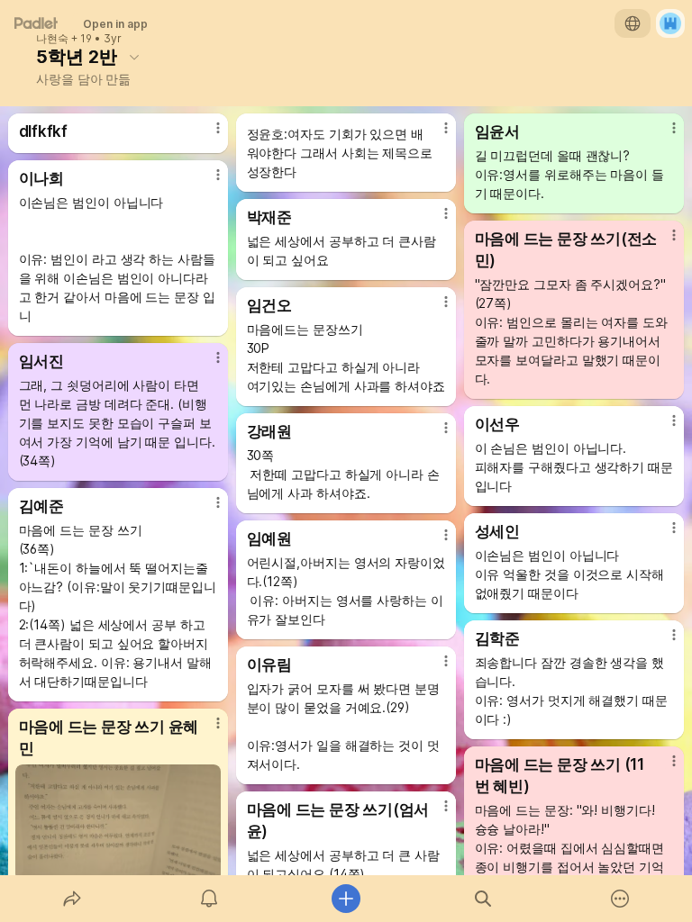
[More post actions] (206, 135)
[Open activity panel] (209, 899)
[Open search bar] (483, 898)
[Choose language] (633, 23)
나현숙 (52, 38)
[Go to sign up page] (670, 23)
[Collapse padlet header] (134, 56)
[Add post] (346, 899)
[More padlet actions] (620, 899)
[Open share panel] (72, 899)
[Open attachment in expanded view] (118, 822)
